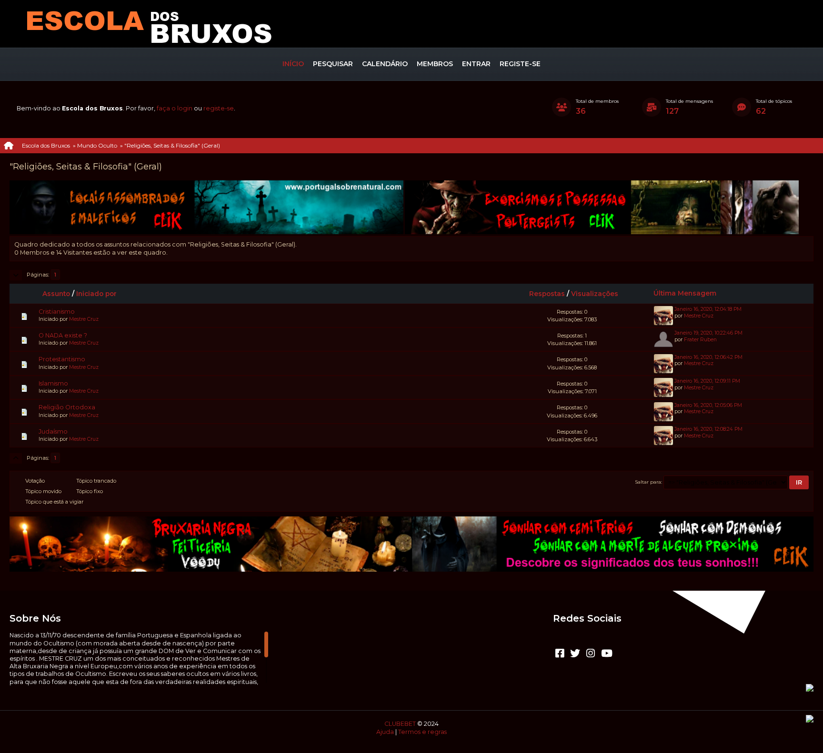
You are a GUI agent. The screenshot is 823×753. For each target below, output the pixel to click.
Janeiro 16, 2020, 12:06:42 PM (708, 357)
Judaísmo (53, 431)
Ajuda (385, 731)
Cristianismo (57, 311)
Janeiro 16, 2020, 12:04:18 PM (708, 309)
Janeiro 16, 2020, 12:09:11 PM (707, 381)
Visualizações (594, 293)
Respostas (547, 293)
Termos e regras (422, 731)
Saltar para (648, 482)
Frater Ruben (700, 340)
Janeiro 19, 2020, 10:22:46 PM (708, 333)
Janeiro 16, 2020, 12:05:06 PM (708, 405)
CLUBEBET (400, 723)
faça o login (174, 108)
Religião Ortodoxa (67, 407)
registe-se (218, 108)
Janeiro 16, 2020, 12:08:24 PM (708, 429)
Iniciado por (96, 293)
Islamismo (53, 383)
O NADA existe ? (63, 335)
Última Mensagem (684, 293)
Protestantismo (62, 359)
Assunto (56, 293)
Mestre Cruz (84, 319)
